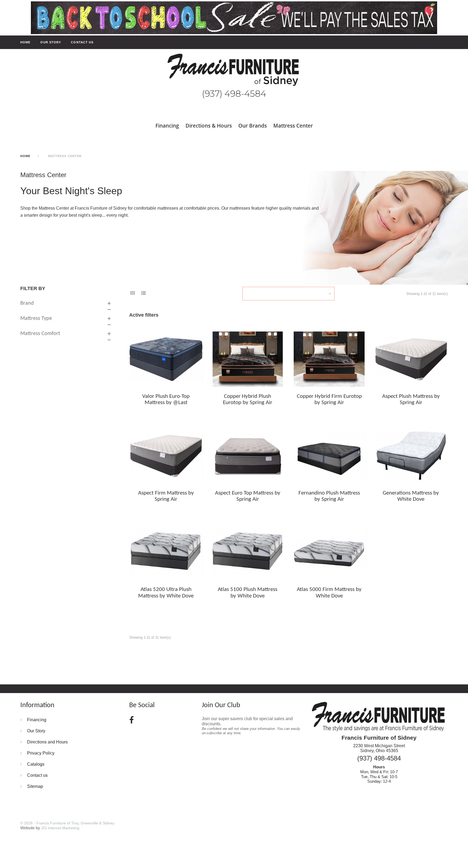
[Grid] (132, 294)
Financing (167, 125)
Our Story (50, 42)
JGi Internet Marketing (60, 828)
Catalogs (35, 764)
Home (25, 42)
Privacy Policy (40, 752)
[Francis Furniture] (234, 70)
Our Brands (252, 125)
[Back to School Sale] (234, 17)
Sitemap (35, 786)
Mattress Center (293, 125)
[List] (143, 294)
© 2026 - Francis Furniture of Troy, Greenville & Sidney (67, 823)
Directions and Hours (47, 741)
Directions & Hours (209, 125)
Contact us (82, 42)
